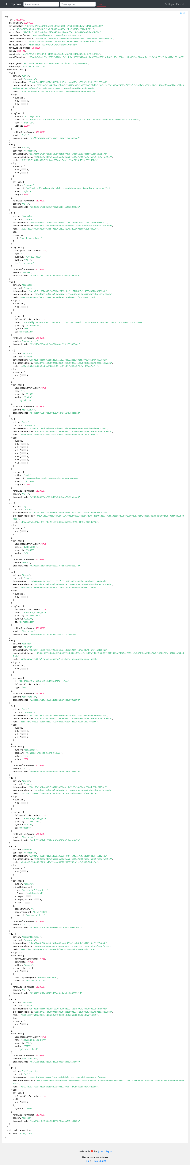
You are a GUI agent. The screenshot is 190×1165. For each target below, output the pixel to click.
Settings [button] (169, 4)
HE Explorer (13, 4)
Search (101, 4)
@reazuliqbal (105, 1151)
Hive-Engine (99, 1160)
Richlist (180, 4)
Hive (86, 1160)
